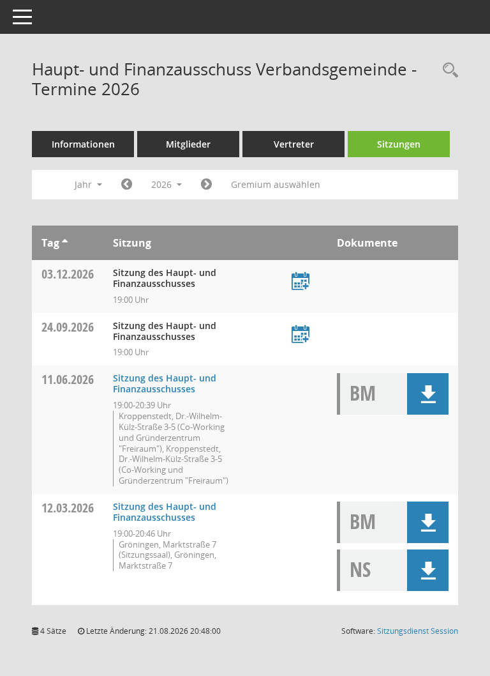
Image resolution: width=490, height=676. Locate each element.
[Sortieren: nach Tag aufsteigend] (65, 243)
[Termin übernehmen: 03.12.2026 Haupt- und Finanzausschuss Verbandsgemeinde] (300, 282)
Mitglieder (188, 144)
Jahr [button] (84, 184)
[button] (428, 394)
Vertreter (294, 144)
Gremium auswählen (275, 184)
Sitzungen (398, 144)
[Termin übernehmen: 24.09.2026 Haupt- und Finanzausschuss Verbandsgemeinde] (300, 335)
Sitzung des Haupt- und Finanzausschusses (164, 383)
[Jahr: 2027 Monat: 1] (206, 184)
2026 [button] (162, 184)
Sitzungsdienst (417, 631)
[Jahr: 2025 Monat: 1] (127, 184)
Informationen (83, 144)
